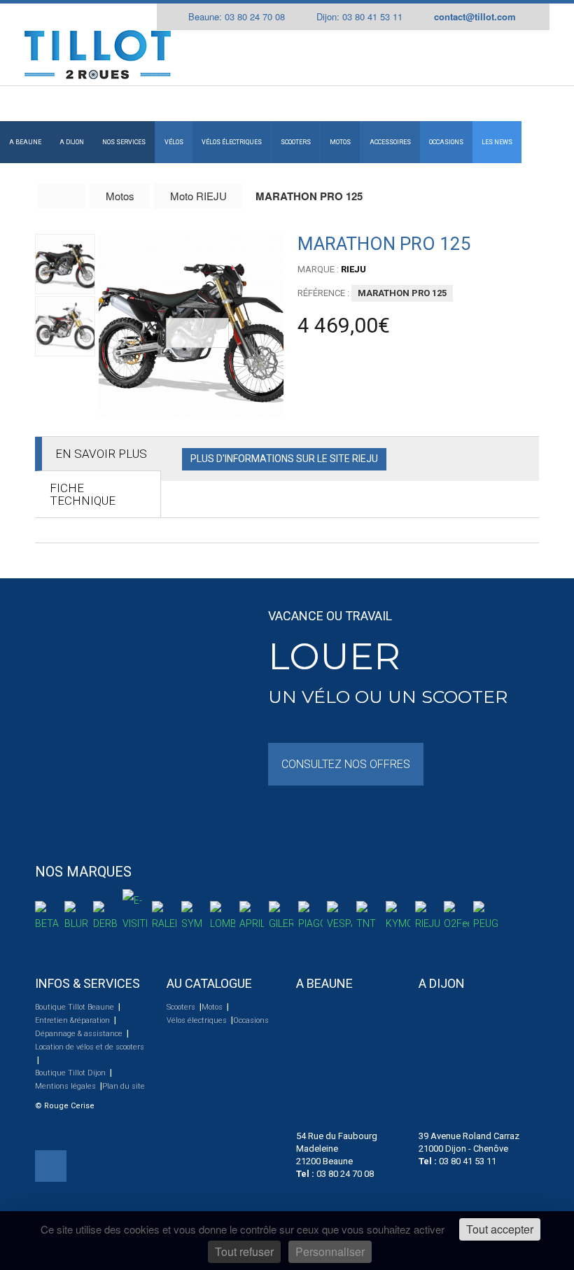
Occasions (446, 142)
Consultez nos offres (345, 764)
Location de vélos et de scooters (89, 1047)
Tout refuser (244, 1251)
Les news (497, 142)
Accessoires (390, 142)
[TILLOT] (97, 54)
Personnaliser (330, 1251)
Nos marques (83, 871)
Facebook (536, 17)
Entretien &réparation (73, 1020)
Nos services (124, 142)
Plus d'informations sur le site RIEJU (284, 458)
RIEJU (353, 269)
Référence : (323, 293)
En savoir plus (101, 454)
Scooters (296, 142)
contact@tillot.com (475, 16)
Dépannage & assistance (80, 1033)
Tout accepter (499, 1229)
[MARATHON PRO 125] (191, 326)
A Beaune (25, 142)
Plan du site (123, 1086)
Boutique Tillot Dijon (71, 1072)
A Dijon (71, 142)
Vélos (173, 142)
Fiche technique (82, 494)
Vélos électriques (232, 142)
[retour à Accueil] (61, 196)
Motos (340, 142)
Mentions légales (66, 1086)
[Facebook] (50, 1166)
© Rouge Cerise (64, 1105)
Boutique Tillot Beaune (75, 1007)
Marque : (318, 269)
